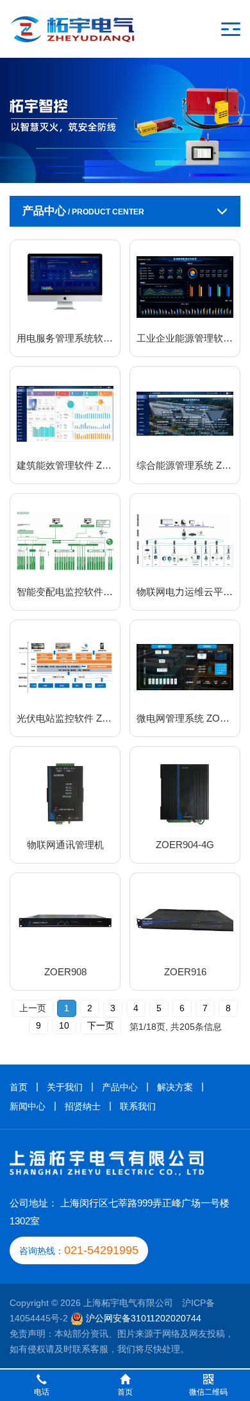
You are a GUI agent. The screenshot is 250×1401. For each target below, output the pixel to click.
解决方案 (175, 1087)
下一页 (100, 1025)
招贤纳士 (83, 1106)
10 (64, 1025)
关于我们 (65, 1087)
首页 (19, 1087)
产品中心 (120, 1087)
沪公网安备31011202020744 (143, 1318)
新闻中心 (28, 1106)
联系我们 (138, 1106)
